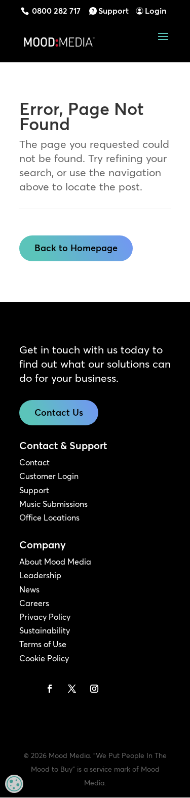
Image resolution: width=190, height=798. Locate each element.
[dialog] (14, 784)
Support (113, 11)
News (29, 589)
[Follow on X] (72, 689)
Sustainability (44, 630)
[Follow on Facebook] (50, 689)
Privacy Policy (44, 617)
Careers (34, 603)
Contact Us (58, 412)
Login (155, 11)
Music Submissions (53, 504)
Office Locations (49, 517)
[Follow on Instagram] (94, 689)
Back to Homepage (76, 248)
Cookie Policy (44, 658)
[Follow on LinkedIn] (27, 689)
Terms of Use (42, 644)
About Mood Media (55, 561)
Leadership (40, 575)
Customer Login (49, 476)
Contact (34, 462)
